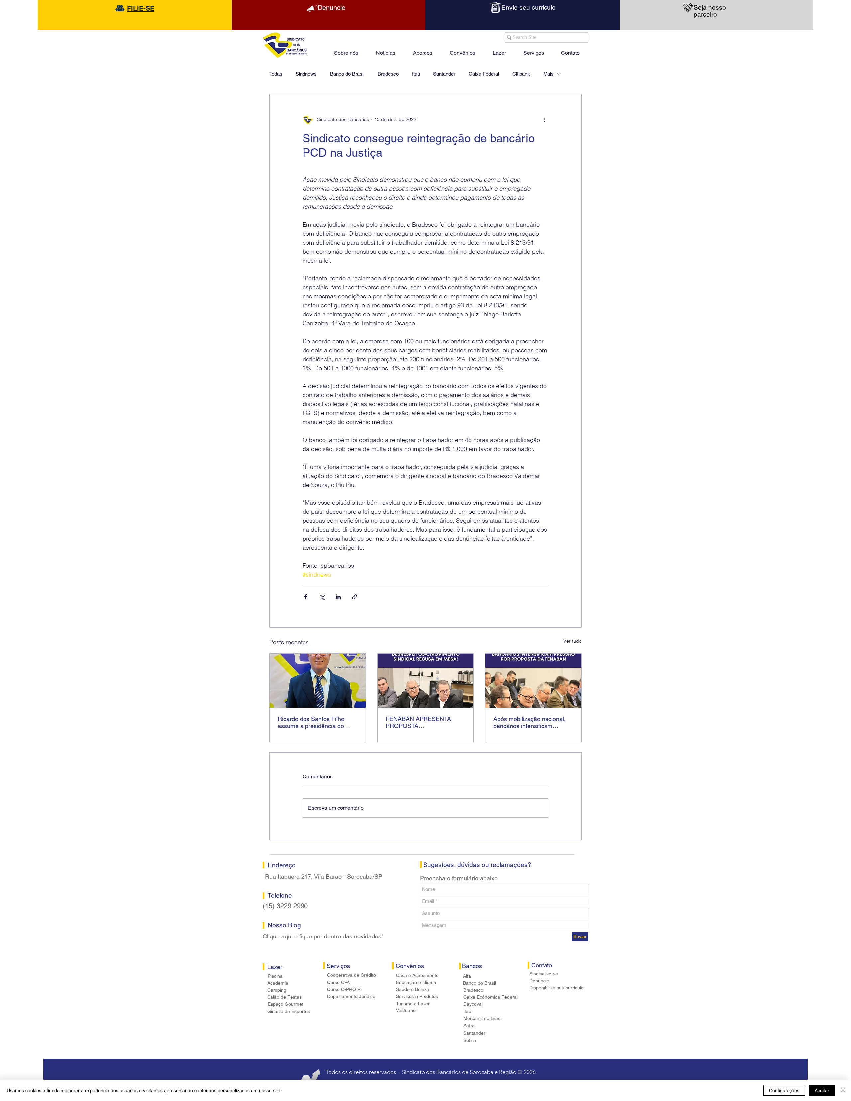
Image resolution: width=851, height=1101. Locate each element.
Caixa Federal (484, 74)
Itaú (416, 74)
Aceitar (822, 1090)
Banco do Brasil (347, 74)
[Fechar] (843, 1090)
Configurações (784, 1090)
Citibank (521, 74)
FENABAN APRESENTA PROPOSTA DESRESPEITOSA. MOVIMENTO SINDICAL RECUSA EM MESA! (418, 722)
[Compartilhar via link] (354, 597)
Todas (275, 74)
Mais (548, 74)
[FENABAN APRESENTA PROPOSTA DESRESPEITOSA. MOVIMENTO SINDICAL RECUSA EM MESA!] (426, 681)
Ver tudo (572, 641)
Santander (444, 74)
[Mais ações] (544, 120)
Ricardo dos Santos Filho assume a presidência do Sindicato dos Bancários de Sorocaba (314, 722)
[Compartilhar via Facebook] (306, 597)
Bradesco (388, 74)
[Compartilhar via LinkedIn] (338, 597)
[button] (499, 50)
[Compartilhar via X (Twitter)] (322, 597)
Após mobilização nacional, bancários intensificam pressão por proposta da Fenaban (529, 722)
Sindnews (306, 74)
